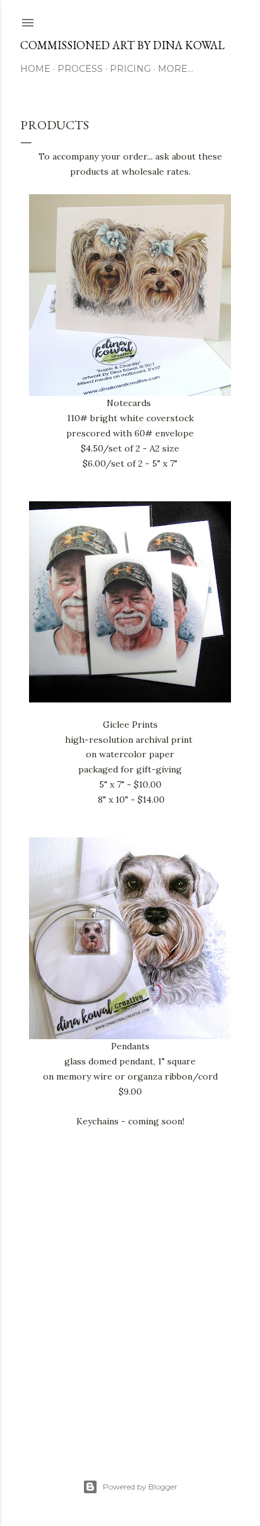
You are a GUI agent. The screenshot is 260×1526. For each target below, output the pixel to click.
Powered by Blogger (140, 1486)
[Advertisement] (130, 1328)
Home (35, 68)
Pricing (130, 68)
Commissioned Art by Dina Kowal (122, 45)
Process (80, 68)
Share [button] (30, 1199)
